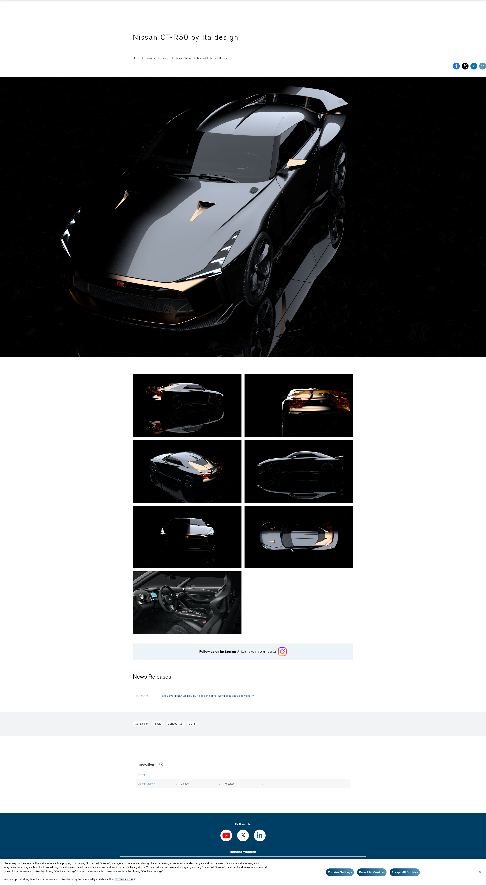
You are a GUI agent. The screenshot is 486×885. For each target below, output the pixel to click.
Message (229, 783)
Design (142, 774)
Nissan (158, 724)
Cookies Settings (340, 872)
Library (185, 783)
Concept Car (175, 724)
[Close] (480, 872)
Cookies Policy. (125, 879)
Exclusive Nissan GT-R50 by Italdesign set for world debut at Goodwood (206, 696)
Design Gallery (146, 783)
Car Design (141, 724)
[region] (243, 872)
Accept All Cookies (405, 872)
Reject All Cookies (372, 872)
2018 (192, 724)
